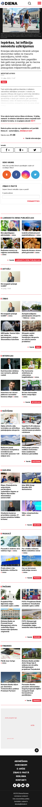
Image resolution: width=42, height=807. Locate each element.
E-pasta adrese (7, 193)
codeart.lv (24, 801)
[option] (21, 23)
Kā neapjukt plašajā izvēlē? (9, 315)
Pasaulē (6, 533)
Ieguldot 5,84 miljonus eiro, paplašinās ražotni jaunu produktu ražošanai (31, 429)
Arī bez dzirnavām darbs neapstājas (29, 394)
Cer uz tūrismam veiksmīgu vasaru (29, 570)
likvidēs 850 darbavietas (28, 487)
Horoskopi (21, 765)
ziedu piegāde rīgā (11, 718)
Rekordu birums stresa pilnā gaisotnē (31, 251)
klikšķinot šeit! (26, 131)
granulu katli (10, 738)
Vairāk (11, 260)
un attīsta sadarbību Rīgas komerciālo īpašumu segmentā (9, 626)
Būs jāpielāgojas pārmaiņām (8, 234)
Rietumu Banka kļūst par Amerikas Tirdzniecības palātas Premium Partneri (10, 688)
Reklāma (21, 776)
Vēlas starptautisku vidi (30, 514)
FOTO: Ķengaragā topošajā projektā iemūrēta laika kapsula (31, 624)
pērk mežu (20, 719)
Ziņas (4, 82)
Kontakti (21, 780)
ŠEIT (33, 121)
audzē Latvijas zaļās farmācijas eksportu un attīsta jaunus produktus (30, 337)
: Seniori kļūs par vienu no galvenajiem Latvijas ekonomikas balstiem (10, 336)
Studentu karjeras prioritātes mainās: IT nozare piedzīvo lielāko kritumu (10, 516)
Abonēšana (21, 761)
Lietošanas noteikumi (21, 796)
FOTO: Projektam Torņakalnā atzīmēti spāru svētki (31, 604)
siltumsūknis (28, 740)
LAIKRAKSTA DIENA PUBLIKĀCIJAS (18, 218)
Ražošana (7, 411)
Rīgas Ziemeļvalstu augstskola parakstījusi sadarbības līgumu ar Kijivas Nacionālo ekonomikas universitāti (9, 491)
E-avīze (21, 769)
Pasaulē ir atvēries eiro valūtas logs (10, 550)
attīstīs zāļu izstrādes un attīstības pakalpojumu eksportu (10, 428)
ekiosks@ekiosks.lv (21, 804)
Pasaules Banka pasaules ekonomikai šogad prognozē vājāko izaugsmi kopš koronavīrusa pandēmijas (31, 690)
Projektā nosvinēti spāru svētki (10, 604)
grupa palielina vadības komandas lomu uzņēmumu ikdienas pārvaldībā (30, 451)
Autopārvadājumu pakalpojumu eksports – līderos (31, 316)
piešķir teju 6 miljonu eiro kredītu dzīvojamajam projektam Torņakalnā (31, 665)
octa (32, 725)
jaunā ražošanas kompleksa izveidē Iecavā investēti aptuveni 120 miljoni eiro (10, 452)
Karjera (6, 470)
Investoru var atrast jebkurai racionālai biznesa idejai (9, 394)
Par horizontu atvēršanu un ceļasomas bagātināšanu (30, 374)
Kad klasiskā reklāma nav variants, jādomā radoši (10, 373)
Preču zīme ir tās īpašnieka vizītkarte (9, 570)
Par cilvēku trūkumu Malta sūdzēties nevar (31, 551)
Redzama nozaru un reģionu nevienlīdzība (10, 252)
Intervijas (7, 356)
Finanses (7, 646)
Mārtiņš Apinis (8, 73)
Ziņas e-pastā (21, 772)
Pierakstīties (33, 201)
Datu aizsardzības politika (21, 799)
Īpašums (6, 586)
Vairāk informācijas (33, 138)
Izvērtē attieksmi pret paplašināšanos (31, 234)
